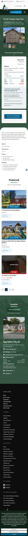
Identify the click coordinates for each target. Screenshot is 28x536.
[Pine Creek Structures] (5, 7)
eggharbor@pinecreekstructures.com (14, 354)
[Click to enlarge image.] (14, 35)
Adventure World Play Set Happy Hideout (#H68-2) (13, 242)
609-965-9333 (12, 349)
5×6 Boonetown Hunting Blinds (11, 210)
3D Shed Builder (14, 12)
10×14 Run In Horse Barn (9, 275)
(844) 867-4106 (21, 1)
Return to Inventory (13, 309)
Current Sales (18, 6)
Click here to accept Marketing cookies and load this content (13, 116)
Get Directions (9, 370)
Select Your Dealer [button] (8, 1)
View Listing (5, 216)
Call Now (7, 373)
